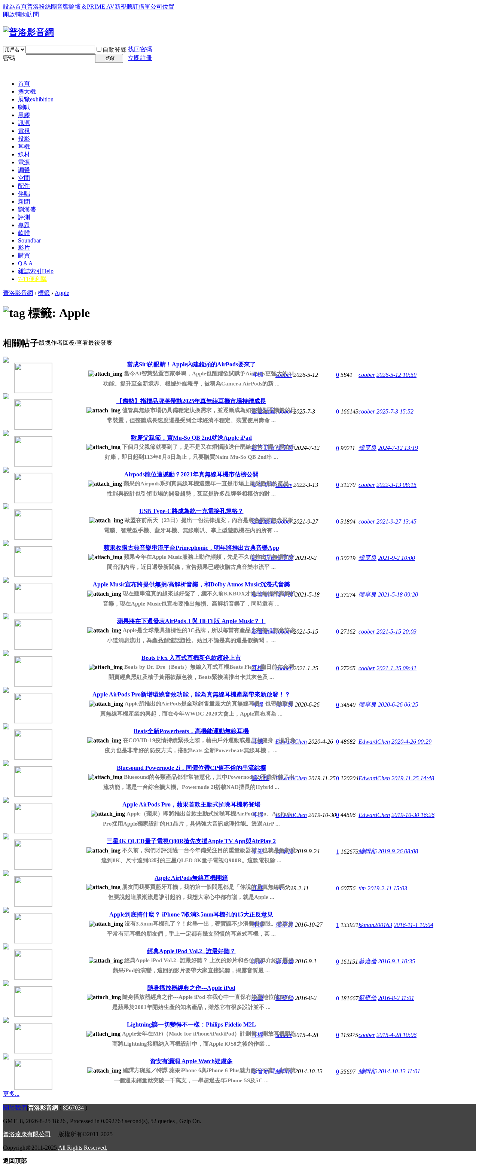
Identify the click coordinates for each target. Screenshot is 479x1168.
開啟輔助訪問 (21, 14)
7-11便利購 (32, 279)
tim (362, 888)
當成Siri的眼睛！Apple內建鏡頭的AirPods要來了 (191, 364)
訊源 (24, 123)
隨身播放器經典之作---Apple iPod (191, 988)
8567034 (73, 1107)
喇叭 (24, 107)
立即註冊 (140, 58)
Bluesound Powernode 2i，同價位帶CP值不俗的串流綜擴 (191, 768)
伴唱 (24, 193)
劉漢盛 (27, 209)
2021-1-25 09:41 (396, 668)
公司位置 (162, 6)
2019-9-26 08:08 (398, 851)
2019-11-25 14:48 (412, 778)
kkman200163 (375, 925)
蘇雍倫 (367, 961)
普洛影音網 (18, 293)
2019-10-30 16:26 (412, 815)
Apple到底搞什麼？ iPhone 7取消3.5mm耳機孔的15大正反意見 (191, 914)
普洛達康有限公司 (27, 1134)
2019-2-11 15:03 (387, 888)
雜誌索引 (36, 271)
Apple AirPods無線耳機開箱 (191, 878)
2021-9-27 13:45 (396, 521)
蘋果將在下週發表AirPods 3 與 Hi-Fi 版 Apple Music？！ (191, 621)
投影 (24, 138)
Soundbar (29, 240)
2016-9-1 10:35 (396, 961)
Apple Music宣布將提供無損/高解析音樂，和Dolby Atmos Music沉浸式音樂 (191, 584)
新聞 (24, 201)
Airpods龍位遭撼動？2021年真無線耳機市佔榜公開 (191, 474)
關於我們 (15, 1107)
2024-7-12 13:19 (398, 448)
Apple (62, 293)
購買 (24, 255)
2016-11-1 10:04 (413, 925)
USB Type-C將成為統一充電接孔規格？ (191, 511)
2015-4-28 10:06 (396, 1035)
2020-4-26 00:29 (411, 741)
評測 (24, 217)
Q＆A (25, 263)
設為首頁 (15, 6)
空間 (24, 178)
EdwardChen (374, 741)
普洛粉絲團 (42, 6)
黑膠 (24, 115)
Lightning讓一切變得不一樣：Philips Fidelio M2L (191, 1024)
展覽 (36, 99)
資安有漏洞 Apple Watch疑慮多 (191, 1061)
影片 (24, 247)
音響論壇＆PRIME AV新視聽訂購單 (103, 6)
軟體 (24, 233)
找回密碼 (140, 49)
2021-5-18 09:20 (398, 594)
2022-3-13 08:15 (396, 485)
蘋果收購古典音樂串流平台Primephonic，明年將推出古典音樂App (191, 548)
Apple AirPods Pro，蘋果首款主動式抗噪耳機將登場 (191, 804)
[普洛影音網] (28, 32)
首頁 (24, 83)
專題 (24, 225)
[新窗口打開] (22, 375)
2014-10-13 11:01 (399, 1071)
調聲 (24, 170)
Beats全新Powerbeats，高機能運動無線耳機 (191, 731)
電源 (24, 162)
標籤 (44, 293)
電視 (24, 131)
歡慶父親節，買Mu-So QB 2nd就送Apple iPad (191, 437)
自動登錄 (114, 49)
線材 (24, 154)
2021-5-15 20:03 (396, 631)
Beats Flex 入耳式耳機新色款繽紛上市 (191, 658)
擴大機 (27, 91)
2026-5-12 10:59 (396, 375)
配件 (24, 186)
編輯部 (367, 851)
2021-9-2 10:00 (396, 558)
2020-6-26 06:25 (398, 704)
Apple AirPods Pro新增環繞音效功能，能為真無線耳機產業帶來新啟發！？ (191, 694)
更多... (11, 1094)
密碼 (9, 58)
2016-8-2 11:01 (396, 998)
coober (367, 375)
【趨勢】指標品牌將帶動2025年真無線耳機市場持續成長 (191, 401)
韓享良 (367, 448)
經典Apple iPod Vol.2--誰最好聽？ (191, 951)
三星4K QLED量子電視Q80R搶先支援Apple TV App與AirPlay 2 (191, 841)
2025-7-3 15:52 (395, 411)
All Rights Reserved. (82, 1147)
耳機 (24, 146)
